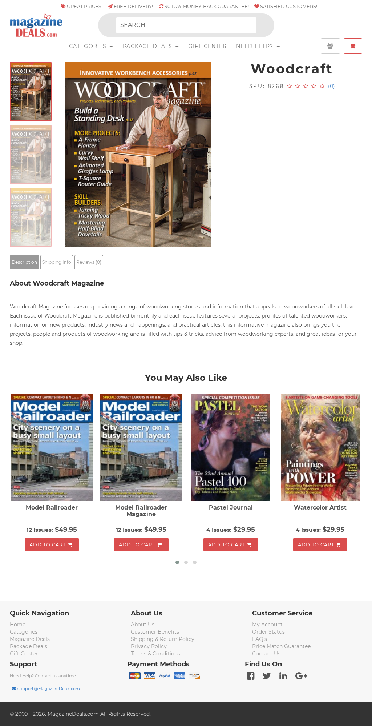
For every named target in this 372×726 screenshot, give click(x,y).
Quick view (53, 448)
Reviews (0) (88, 262)
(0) (331, 86)
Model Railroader (52, 507)
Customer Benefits (155, 632)
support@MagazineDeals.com (48, 688)
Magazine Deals (30, 639)
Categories (88, 46)
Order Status (268, 632)
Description (24, 262)
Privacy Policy (149, 646)
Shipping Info (56, 262)
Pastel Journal (231, 507)
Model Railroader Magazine (141, 511)
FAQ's (259, 639)
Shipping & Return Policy (162, 639)
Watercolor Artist (320, 507)
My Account (267, 624)
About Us (142, 624)
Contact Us (266, 653)
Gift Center (208, 46)
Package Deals (148, 46)
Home (17, 624)
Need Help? (255, 46)
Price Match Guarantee (281, 646)
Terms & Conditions (155, 653)
